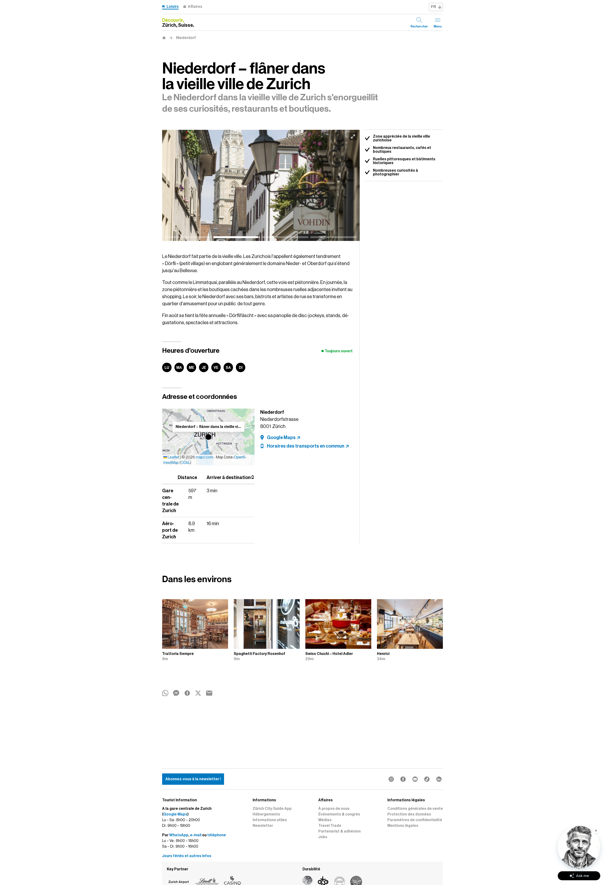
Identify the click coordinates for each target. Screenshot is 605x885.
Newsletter (263, 826)
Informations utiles (270, 820)
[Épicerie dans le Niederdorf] (261, 185)
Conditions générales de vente (415, 809)
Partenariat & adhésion (339, 831)
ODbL (185, 463)
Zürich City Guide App (272, 809)
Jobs (322, 837)
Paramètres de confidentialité (414, 820)
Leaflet (173, 457)
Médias (325, 820)
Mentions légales (402, 826)
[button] (208, 437)
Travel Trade (329, 826)
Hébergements (266, 814)
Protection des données (409, 814)
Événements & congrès (339, 814)
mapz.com (205, 457)
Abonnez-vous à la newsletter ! (193, 779)
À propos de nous (334, 809)
